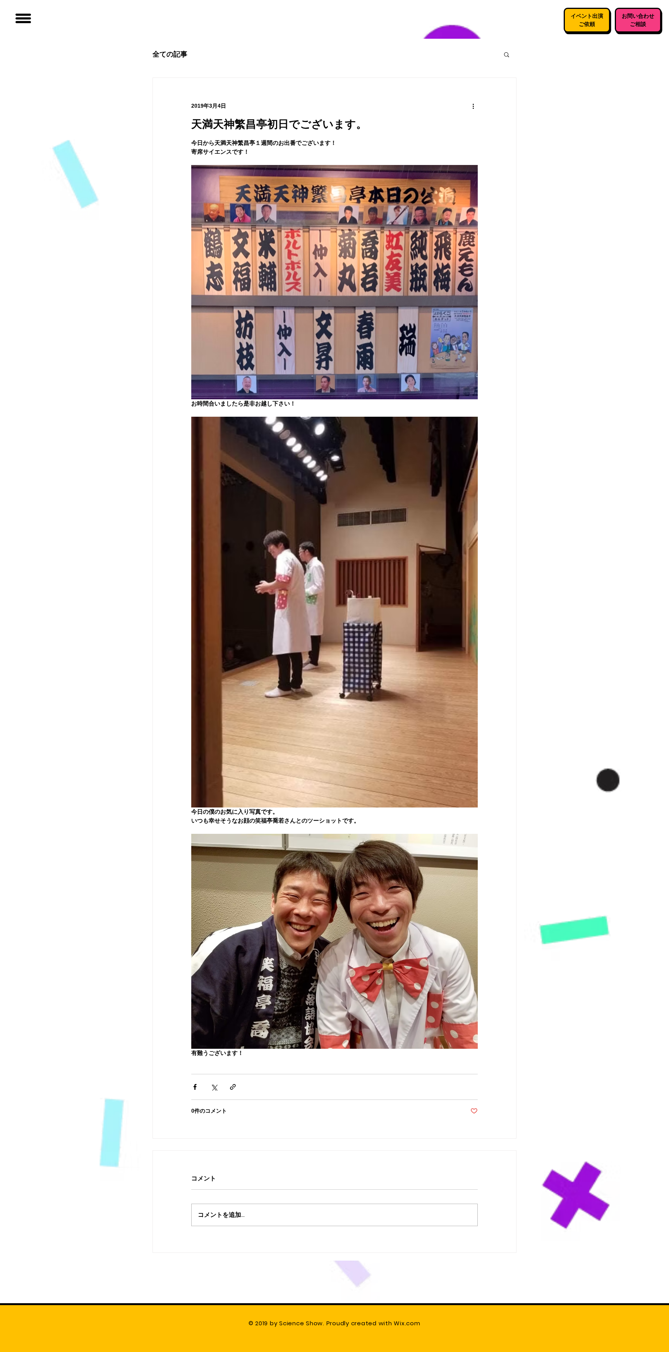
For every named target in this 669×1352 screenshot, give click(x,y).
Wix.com (408, 1323)
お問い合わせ (638, 16)
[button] (23, 18)
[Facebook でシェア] (195, 1087)
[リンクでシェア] (233, 1087)
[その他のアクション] (473, 105)
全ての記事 (170, 54)
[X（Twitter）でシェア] (214, 1087)
